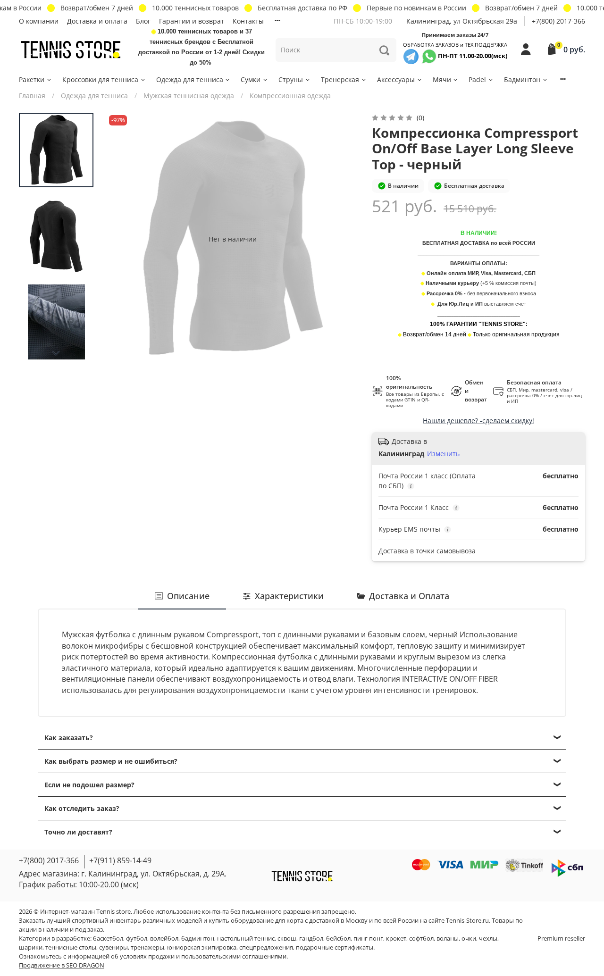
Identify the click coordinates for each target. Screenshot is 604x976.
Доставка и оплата (97, 21)
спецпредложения (266, 947)
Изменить (443, 454)
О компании (39, 21)
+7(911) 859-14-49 (120, 860)
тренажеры (147, 947)
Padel (477, 79)
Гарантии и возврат (191, 21)
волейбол (164, 938)
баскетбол (108, 938)
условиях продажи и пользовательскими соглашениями (203, 956)
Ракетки (31, 79)
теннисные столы (70, 947)
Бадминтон (522, 79)
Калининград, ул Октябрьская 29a (461, 21)
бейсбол (338, 938)
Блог (143, 21)
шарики (30, 947)
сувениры (113, 947)
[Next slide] (56, 353)
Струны (290, 79)
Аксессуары (396, 79)
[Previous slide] (123, 239)
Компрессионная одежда (290, 95)
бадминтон (197, 938)
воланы (447, 938)
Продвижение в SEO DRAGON (61, 965)
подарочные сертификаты (334, 947)
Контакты (248, 21)
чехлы (488, 938)
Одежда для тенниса (189, 79)
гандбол (311, 938)
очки (468, 938)
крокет (396, 938)
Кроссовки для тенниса (100, 79)
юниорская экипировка (201, 947)
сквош (286, 938)
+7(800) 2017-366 (558, 21)
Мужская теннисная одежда (188, 95)
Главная (32, 95)
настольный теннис (246, 938)
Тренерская (340, 79)
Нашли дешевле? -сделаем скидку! (478, 420)
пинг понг (368, 938)
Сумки (250, 79)
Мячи (442, 79)
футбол (136, 938)
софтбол (421, 938)
